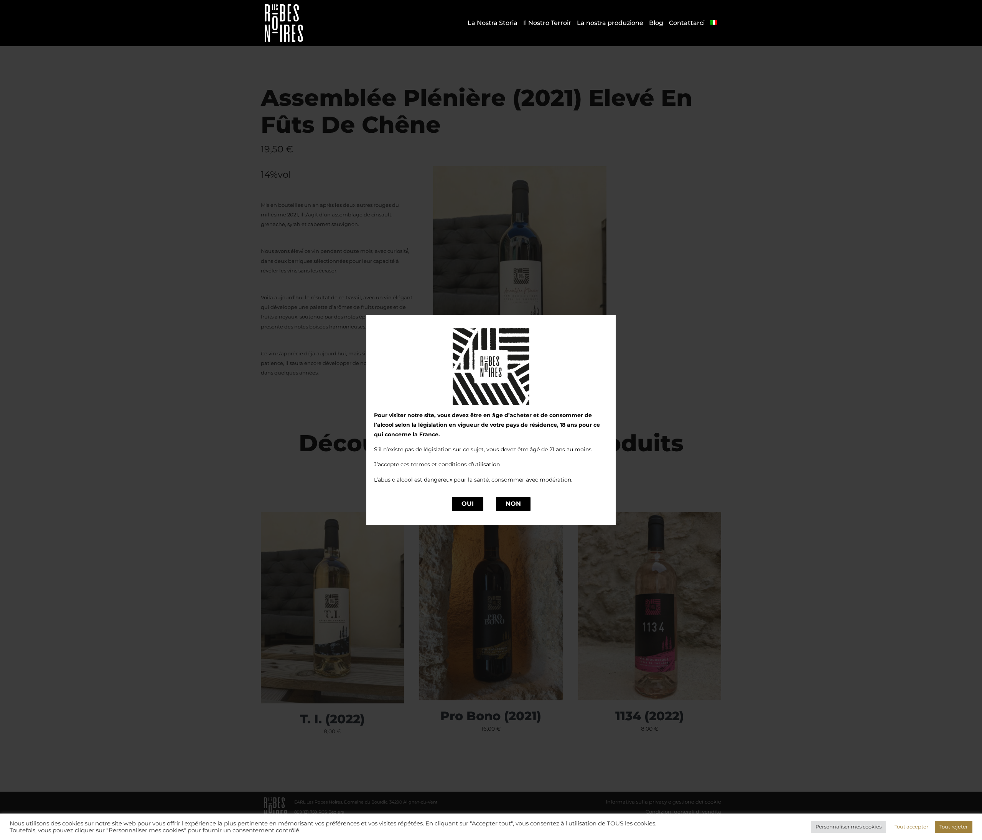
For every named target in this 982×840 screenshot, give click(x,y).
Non (513, 503)
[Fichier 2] (284, 6)
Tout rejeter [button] (953, 826)
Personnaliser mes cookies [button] (848, 826)
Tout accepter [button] (911, 826)
